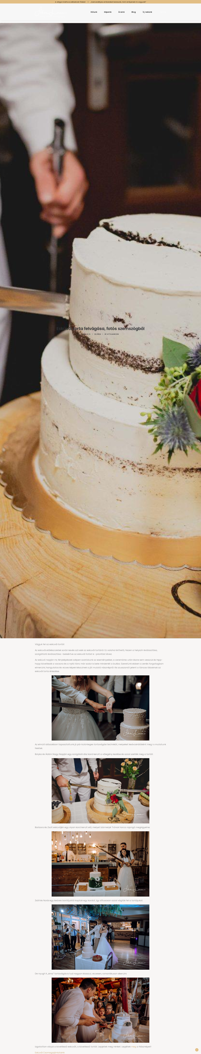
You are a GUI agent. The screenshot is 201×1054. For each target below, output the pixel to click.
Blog (134, 12)
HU (162, 12)
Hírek (98, 334)
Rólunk (94, 12)
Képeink (108, 12)
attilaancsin (113, 334)
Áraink (121, 12)
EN (165, 12)
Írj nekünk (147, 12)
